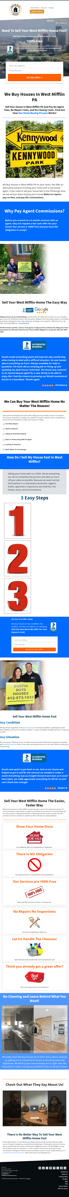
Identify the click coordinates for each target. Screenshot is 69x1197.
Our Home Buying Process (33, 113)
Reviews (51, 8)
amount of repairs (29, 728)
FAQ (57, 23)
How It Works (34, 8)
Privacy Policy (63, 1176)
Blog (66, 1181)
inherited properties (10, 744)
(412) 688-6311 (60, 20)
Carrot (28, 1178)
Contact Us (63, 23)
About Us (44, 8)
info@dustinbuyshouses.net (8, 1175)
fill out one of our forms (16, 1153)
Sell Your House (36, 12)
